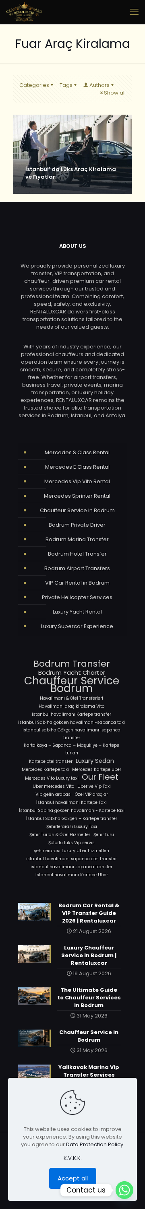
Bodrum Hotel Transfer (77, 554)
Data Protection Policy (94, 1144)
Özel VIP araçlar (91, 794)
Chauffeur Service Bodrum (71, 684)
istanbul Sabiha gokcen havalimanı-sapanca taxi (71, 722)
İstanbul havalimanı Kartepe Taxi (71, 802)
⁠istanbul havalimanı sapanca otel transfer (71, 859)
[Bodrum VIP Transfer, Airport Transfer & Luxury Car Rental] (24, 12)
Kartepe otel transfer (50, 761)
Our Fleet (100, 777)
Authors (99, 85)
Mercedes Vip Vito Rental (77, 481)
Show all (115, 93)
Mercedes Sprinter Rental (77, 496)
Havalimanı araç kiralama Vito (71, 706)
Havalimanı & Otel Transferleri (71, 698)
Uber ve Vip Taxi (94, 786)
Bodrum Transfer (71, 663)
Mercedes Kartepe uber (96, 769)
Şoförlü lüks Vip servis (71, 843)
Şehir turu (103, 835)
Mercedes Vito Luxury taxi (52, 778)
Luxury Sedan (95, 760)
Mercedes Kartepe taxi (45, 769)
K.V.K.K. (73, 1158)
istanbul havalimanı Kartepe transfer (71, 714)
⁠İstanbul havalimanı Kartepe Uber (71, 875)
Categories (34, 85)
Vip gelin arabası (53, 794)
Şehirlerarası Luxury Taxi (71, 827)
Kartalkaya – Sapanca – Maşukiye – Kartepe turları (71, 749)
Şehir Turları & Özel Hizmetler (59, 835)
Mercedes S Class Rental (77, 452)
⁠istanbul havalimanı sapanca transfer (71, 867)
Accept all (73, 1178)
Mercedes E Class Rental (77, 467)
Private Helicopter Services (77, 597)
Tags (66, 85)
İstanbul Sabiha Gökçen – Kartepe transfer (71, 819)
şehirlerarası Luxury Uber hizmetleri (71, 851)
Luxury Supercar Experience (77, 626)
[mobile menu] (134, 12)
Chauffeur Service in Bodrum (77, 510)
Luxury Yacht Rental (77, 612)
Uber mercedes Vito (53, 786)
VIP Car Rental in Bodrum (77, 583)
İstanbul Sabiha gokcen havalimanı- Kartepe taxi (71, 810)
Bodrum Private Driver (77, 525)
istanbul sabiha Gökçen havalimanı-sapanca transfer (71, 734)
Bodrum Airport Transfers (77, 568)
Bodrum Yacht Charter (71, 672)
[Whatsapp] (124, 1190)
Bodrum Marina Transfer (77, 539)
